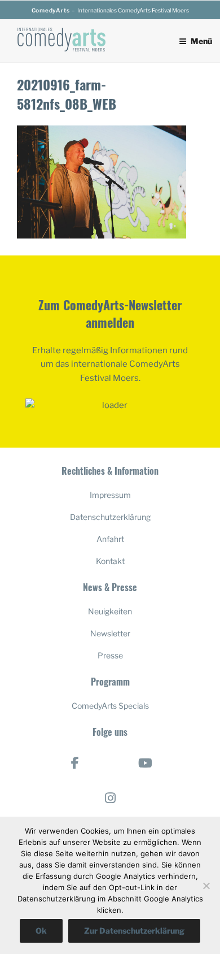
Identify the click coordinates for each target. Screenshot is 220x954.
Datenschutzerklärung (110, 517)
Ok (41, 930)
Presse (110, 655)
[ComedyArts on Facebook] (74, 763)
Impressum (110, 495)
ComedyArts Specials (110, 705)
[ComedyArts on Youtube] (145, 763)
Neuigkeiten (110, 611)
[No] (206, 885)
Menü (201, 41)
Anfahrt (110, 539)
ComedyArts (51, 10)
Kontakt (110, 561)
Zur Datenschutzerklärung (134, 930)
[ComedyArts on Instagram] (109, 798)
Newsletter (110, 633)
